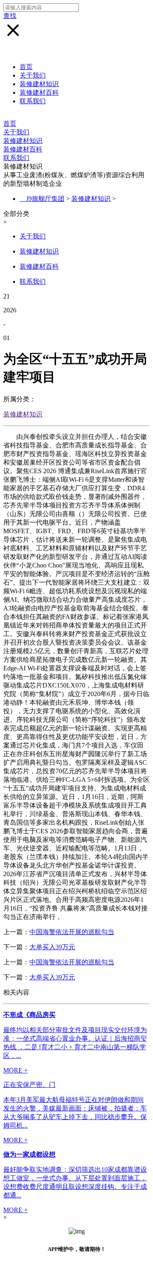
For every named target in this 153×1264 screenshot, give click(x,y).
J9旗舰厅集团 (45, 198)
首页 (26, 66)
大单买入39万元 (52, 947)
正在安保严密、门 (29, 1084)
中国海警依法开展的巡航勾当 (71, 931)
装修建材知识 (39, 83)
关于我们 (33, 75)
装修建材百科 (39, 92)
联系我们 (33, 101)
